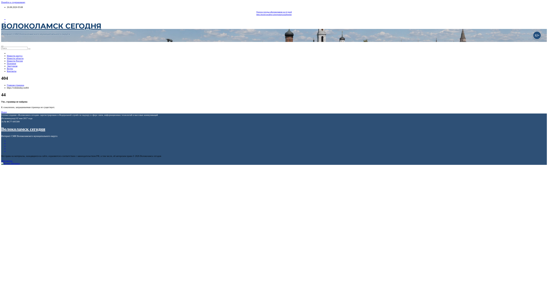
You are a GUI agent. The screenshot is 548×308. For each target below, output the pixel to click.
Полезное (11, 63)
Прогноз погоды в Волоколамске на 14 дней (274, 12)
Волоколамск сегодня (51, 26)
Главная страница (15, 85)
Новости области (15, 58)
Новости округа (14, 56)
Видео (10, 68)
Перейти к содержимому (13, 2)
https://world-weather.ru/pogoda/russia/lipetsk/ (274, 15)
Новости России (15, 61)
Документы (6, 161)
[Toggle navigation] (2, 46)
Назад (4, 112)
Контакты (11, 71)
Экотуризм (12, 66)
